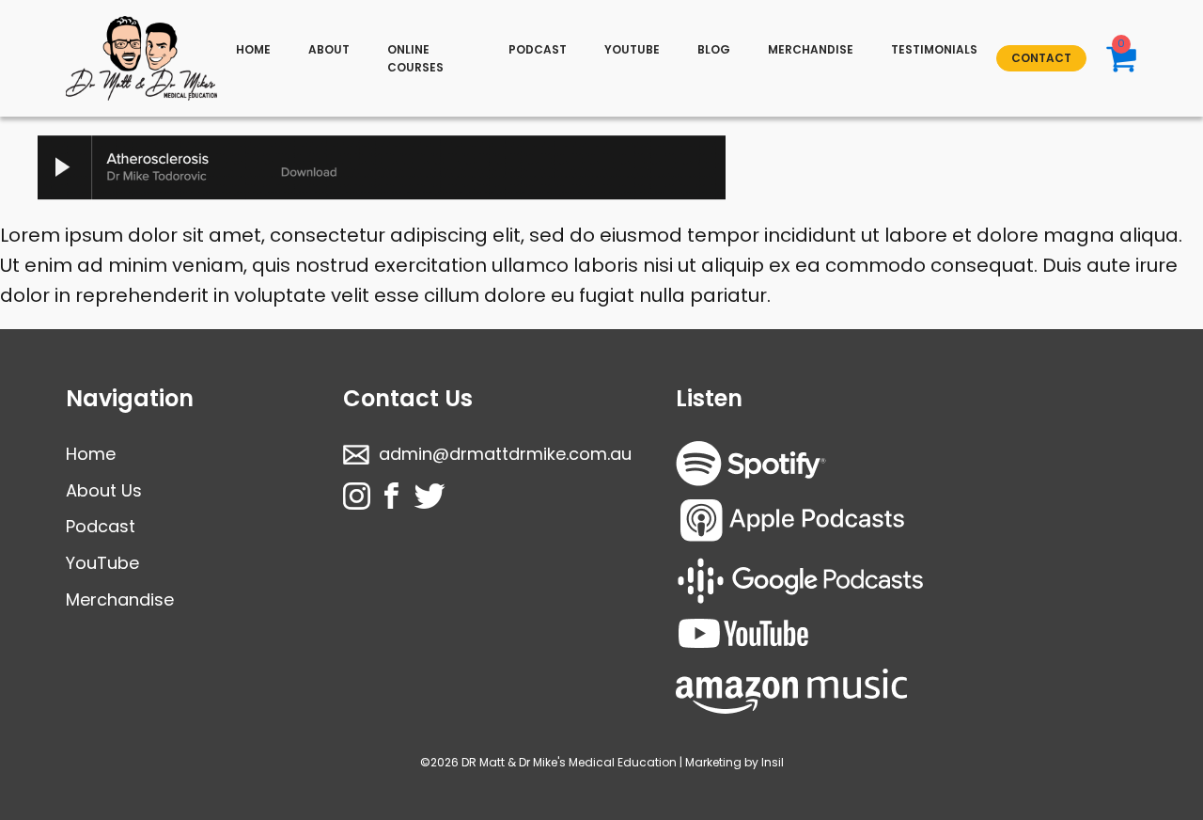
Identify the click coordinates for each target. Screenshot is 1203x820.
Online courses (415, 58)
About (329, 49)
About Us (104, 490)
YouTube (102, 563)
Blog (713, 49)
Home (253, 49)
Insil (772, 762)
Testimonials (934, 49)
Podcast (537, 49)
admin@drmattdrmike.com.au (505, 453)
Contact (1041, 58)
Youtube (632, 49)
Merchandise (810, 49)
